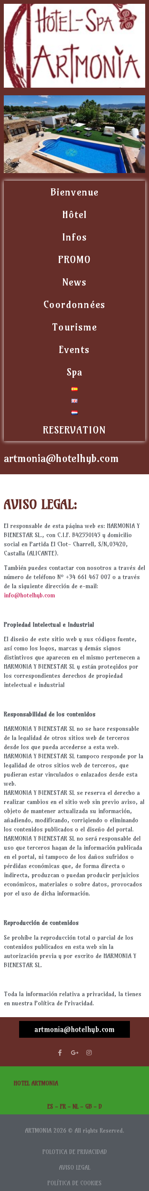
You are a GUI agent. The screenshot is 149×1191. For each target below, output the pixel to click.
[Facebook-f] (60, 1053)
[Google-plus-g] (74, 1053)
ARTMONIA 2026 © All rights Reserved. (74, 1130)
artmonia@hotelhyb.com (74, 1029)
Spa (74, 372)
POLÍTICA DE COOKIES (74, 1183)
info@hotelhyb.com (29, 595)
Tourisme (74, 327)
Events (74, 349)
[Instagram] (89, 1053)
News (74, 282)
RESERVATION (74, 430)
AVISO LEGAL (74, 1167)
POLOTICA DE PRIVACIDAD (74, 1152)
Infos (74, 237)
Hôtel (74, 214)
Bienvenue (74, 192)
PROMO (74, 259)
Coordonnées (74, 304)
